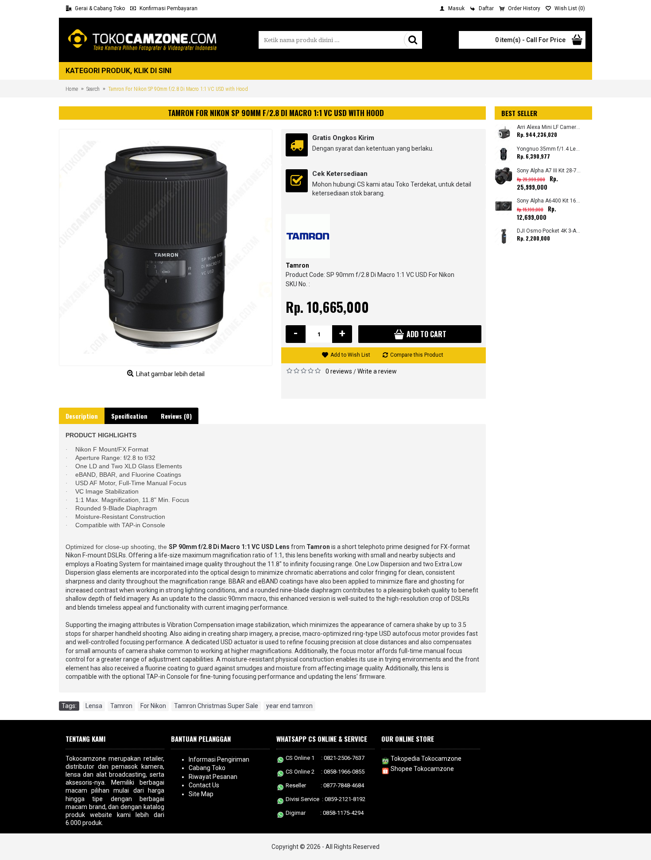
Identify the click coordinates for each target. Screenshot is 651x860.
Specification (129, 415)
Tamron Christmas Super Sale (216, 705)
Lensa (93, 705)
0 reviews (339, 371)
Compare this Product (416, 355)
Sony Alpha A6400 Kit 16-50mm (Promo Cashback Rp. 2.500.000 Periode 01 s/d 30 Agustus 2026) (549, 201)
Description (82, 415)
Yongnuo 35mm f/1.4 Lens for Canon (549, 149)
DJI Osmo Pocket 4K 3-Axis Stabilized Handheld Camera (549, 231)
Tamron (297, 265)
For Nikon (153, 705)
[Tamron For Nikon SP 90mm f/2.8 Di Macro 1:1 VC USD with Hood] (165, 247)
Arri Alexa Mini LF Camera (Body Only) (549, 127)
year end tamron (289, 705)
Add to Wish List (350, 355)
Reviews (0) (176, 415)
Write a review (377, 371)
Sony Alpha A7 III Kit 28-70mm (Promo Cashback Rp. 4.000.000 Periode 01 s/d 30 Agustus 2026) (549, 171)
